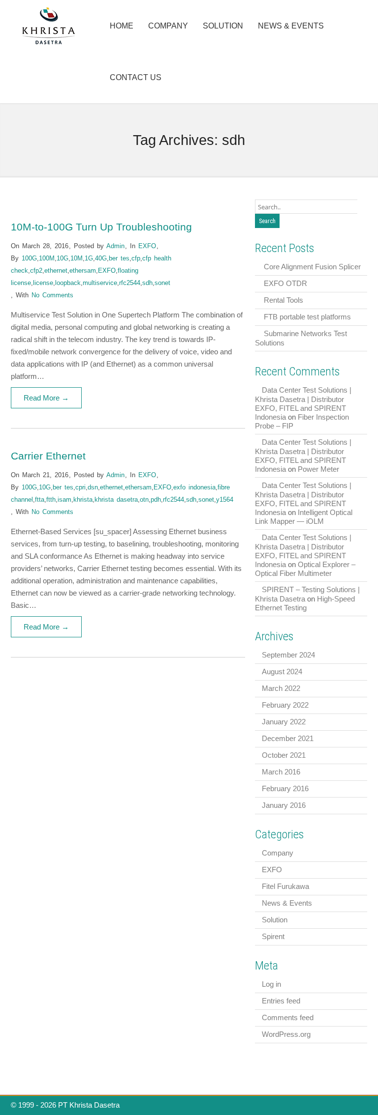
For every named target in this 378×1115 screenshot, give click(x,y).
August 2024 (282, 671)
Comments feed (288, 1017)
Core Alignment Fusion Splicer (312, 266)
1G (89, 258)
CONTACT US (135, 77)
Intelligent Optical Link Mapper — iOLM (303, 516)
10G (62, 258)
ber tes (119, 258)
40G (101, 258)
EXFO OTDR (285, 283)
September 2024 (288, 655)
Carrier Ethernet (48, 455)
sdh (147, 282)
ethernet (55, 270)
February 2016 (285, 788)
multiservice (100, 282)
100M (47, 258)
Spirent (273, 936)
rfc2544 (129, 282)
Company (277, 853)
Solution (274, 919)
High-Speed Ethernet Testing (305, 603)
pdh (156, 499)
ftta (39, 499)
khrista (83, 499)
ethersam (82, 270)
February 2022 (285, 705)
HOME (121, 26)
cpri (80, 487)
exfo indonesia (194, 487)
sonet (162, 282)
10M (76, 258)
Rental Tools (283, 300)
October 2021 (284, 755)
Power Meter (318, 469)
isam (64, 499)
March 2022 (281, 688)
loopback (68, 282)
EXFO (147, 246)
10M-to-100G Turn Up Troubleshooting (101, 226)
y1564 (224, 499)
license (43, 282)
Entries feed (281, 1001)
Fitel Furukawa (285, 886)
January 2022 (284, 721)
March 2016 (281, 772)
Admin (115, 246)
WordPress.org (286, 1034)
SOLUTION (223, 26)
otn (144, 499)
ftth (51, 499)
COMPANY (168, 26)
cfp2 (36, 270)
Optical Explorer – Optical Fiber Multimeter (305, 568)
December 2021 (288, 738)
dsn (93, 487)
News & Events (287, 903)
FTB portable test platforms (307, 317)
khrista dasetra (116, 499)
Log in (271, 984)
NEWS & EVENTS (291, 26)
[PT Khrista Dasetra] (49, 43)
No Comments (52, 295)
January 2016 (284, 805)
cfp (135, 258)
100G (29, 258)
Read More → (46, 398)
